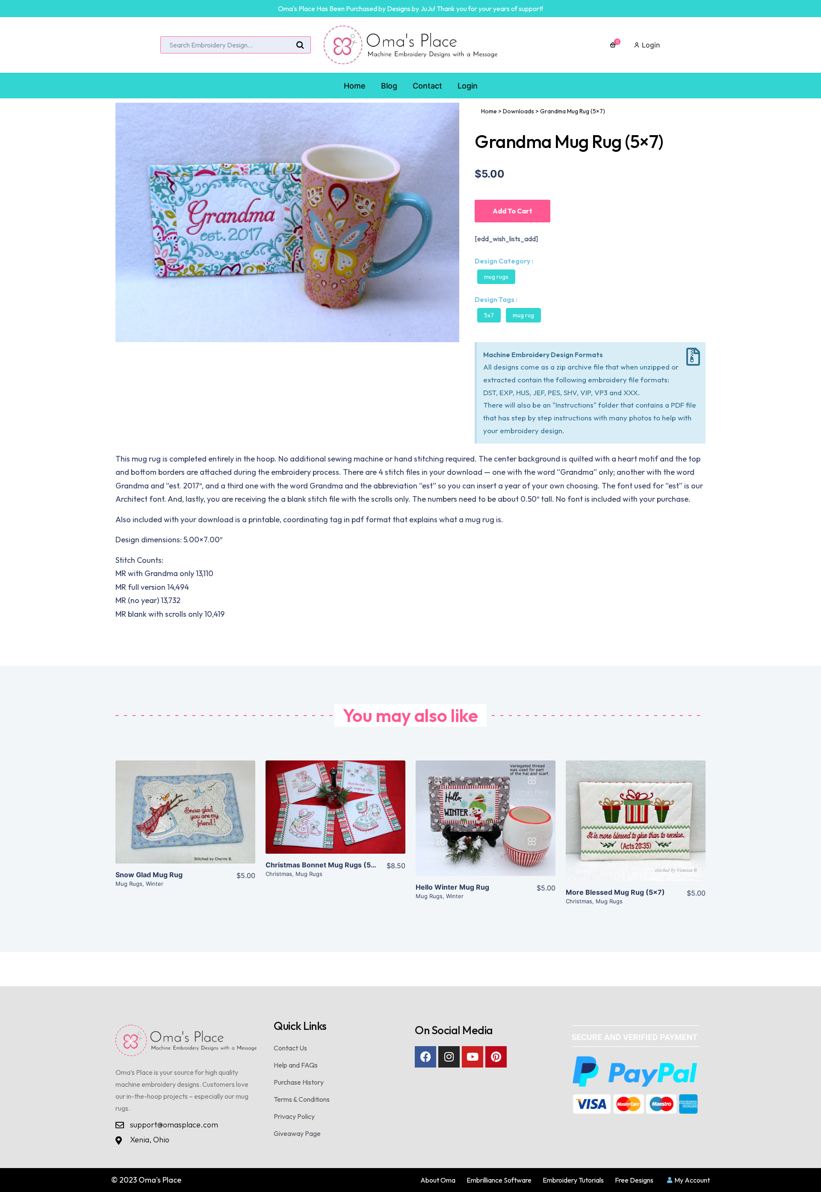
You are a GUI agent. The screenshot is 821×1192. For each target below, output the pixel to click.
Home (489, 111)
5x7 (489, 315)
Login (650, 45)
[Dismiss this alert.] (693, 356)
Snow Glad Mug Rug (149, 874)
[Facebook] (425, 1057)
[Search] (300, 45)
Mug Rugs (496, 277)
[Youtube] (472, 1057)
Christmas (279, 873)
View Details (185, 818)
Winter (154, 883)
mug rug (523, 315)
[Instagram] (449, 1057)
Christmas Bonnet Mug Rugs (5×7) (324, 865)
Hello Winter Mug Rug (452, 887)
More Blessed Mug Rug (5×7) (615, 892)
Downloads (518, 111)
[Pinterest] (496, 1057)
